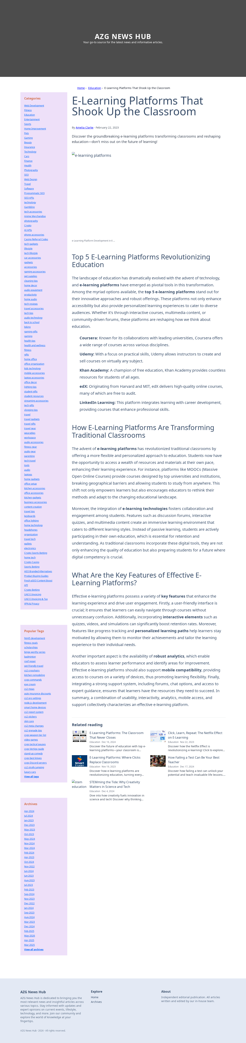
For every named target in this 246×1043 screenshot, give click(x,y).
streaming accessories (36, 400)
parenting (29, 456)
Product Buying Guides (36, 576)
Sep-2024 (29, 894)
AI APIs (28, 230)
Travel (27, 184)
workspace (30, 437)
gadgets (28, 262)
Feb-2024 (29, 852)
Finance (28, 161)
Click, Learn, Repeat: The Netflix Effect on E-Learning (195, 735)
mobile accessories (34, 373)
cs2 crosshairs (32, 670)
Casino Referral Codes (36, 239)
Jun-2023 (29, 875)
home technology (33, 525)
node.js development (35, 702)
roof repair (30, 661)
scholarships (31, 647)
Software (29, 188)
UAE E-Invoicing (32, 594)
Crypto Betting (32, 589)
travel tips (29, 511)
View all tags (31, 776)
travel (27, 414)
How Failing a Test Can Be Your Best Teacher (193, 759)
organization (31, 534)
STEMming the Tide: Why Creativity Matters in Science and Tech (115, 784)
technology (30, 202)
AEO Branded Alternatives (38, 571)
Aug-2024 (29, 917)
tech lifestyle (31, 253)
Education (94, 88)
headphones (30, 529)
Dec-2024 (29, 926)
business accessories (35, 502)
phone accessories (34, 234)
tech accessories (33, 211)
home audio (30, 299)
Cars (26, 156)
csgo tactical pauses (35, 744)
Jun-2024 (29, 871)
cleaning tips (31, 280)
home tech (30, 557)
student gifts (30, 391)
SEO (26, 174)
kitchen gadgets (32, 497)
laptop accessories (34, 377)
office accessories (33, 493)
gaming (28, 336)
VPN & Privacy (31, 603)
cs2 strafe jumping (34, 767)
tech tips (28, 313)
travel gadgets (32, 419)
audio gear (30, 451)
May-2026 (29, 935)
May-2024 (29, 838)
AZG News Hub (123, 36)
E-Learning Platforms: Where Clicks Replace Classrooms (115, 759)
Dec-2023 (29, 825)
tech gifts (29, 405)
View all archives (33, 949)
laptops (28, 474)
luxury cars (30, 772)
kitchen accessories (34, 488)
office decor (30, 382)
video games (31, 739)
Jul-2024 (28, 815)
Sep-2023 (29, 912)
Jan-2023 (29, 820)
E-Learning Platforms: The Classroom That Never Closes (117, 735)
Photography (31, 170)
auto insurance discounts (37, 693)
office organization (34, 363)
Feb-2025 (29, 931)
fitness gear (30, 446)
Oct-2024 (29, 862)
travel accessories (34, 308)
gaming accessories (35, 271)
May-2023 (29, 829)
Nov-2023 (29, 898)
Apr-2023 (29, 857)
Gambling (29, 207)
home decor (30, 285)
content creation (33, 506)
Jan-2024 (29, 908)
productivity (30, 294)
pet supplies (30, 276)
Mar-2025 (29, 945)
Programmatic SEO (34, 193)
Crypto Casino (31, 562)
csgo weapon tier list (35, 735)
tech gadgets (31, 244)
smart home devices (35, 707)
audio (27, 470)
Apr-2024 (29, 811)
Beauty (28, 142)
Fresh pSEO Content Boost (38, 580)
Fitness (28, 110)
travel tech (30, 539)
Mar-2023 (29, 921)
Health (27, 165)
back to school (31, 322)
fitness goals (31, 642)
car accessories (32, 257)
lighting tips (30, 387)
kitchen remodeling (34, 675)
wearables (29, 433)
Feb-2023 (29, 889)
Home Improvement (35, 128)
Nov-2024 (29, 843)
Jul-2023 (28, 885)
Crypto (27, 225)
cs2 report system (33, 712)
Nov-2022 (29, 866)
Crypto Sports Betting (35, 553)
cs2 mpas (29, 689)
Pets (26, 133)
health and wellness (34, 345)
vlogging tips (31, 410)
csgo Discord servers (35, 762)
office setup (30, 483)
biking (27, 327)
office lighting (31, 520)
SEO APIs (29, 197)
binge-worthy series (34, 652)
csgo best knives (33, 758)
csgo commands (33, 679)
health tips (29, 340)
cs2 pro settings (32, 698)
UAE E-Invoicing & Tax (36, 599)
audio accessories (33, 442)
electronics (30, 548)
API (26, 585)
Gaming (28, 138)
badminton (30, 656)
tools (26, 465)
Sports (27, 124)
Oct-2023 (29, 834)
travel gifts (30, 423)
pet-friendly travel (33, 666)
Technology (30, 151)
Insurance (29, 147)
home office (30, 359)
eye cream (30, 684)
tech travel (30, 460)
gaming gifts (30, 331)
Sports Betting (31, 566)
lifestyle (28, 248)
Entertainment (32, 119)
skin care (29, 721)
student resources (34, 396)
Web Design (30, 179)
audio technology (33, 317)
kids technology (32, 368)
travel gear (30, 428)
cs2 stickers (30, 716)
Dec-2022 (29, 903)
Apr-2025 (29, 940)
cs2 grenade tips (33, 730)
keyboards (29, 516)
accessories (30, 267)
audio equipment (33, 290)
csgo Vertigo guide (34, 749)
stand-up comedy (33, 753)
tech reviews (31, 304)
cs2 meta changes (34, 725)
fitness (27, 350)
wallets (28, 543)
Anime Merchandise (35, 216)
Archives (96, 1002)
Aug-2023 (29, 880)
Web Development (34, 105)
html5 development (34, 638)
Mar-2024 (29, 848)
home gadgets (32, 479)
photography (31, 221)
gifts (26, 354)
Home (81, 88)
